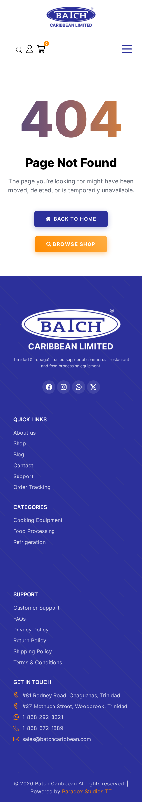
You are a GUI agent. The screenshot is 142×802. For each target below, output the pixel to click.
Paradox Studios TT (87, 791)
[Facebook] (48, 387)
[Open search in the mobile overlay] (19, 50)
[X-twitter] (93, 387)
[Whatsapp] (78, 387)
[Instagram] (63, 387)
